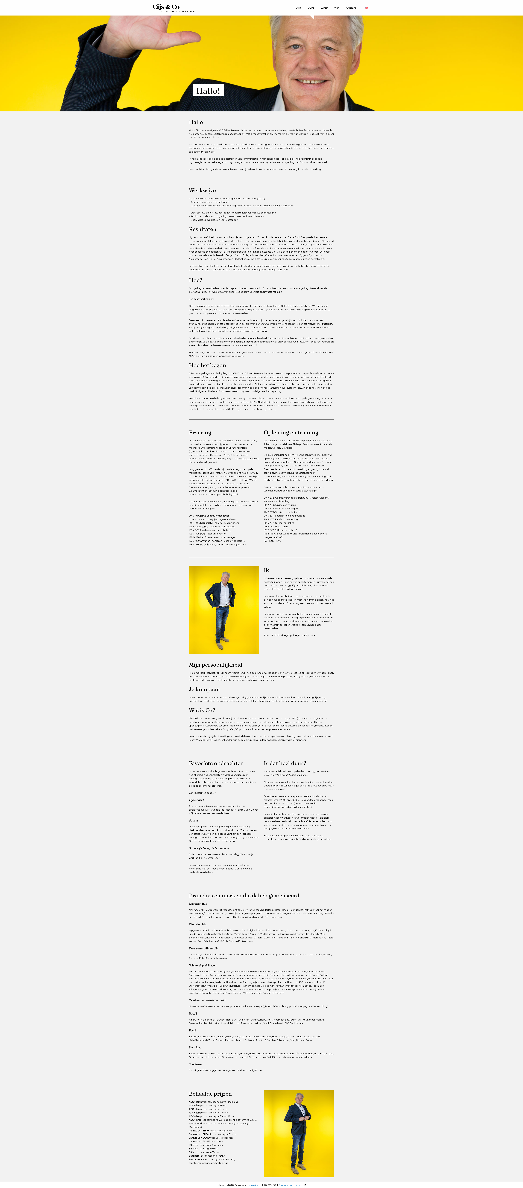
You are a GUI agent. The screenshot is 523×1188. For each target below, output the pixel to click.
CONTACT (351, 8)
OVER (311, 8)
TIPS (337, 8)
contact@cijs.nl (254, 1185)
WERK (324, 8)
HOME (297, 8)
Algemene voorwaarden (290, 1185)
